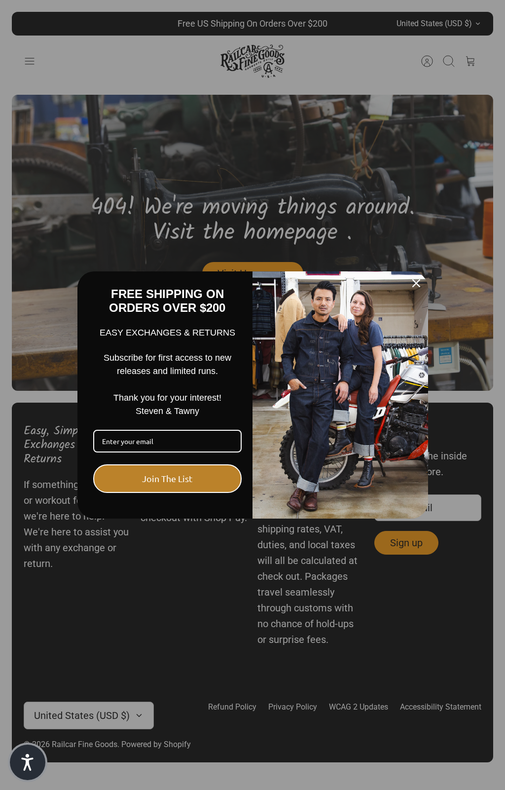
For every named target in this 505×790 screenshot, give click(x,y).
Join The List (167, 478)
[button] (27, 762)
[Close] (416, 283)
